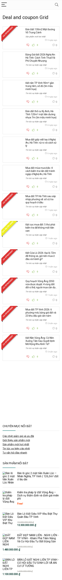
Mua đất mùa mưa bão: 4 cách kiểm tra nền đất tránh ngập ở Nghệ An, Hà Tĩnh (40, 171)
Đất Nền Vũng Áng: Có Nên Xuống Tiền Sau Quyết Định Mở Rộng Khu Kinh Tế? (40, 340)
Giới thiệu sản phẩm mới (16, 440)
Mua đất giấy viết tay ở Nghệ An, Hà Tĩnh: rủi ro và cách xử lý (40, 142)
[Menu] (4, 4)
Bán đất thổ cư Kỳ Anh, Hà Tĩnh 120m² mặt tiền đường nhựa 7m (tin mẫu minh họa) (40, 114)
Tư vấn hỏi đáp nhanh (15, 452)
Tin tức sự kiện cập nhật (35, 65)
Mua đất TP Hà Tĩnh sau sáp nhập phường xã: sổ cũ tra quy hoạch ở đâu (40, 199)
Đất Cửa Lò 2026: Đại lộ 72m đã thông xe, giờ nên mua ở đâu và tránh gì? (40, 255)
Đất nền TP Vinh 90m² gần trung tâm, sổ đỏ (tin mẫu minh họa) (39, 86)
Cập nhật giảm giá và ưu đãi (18, 436)
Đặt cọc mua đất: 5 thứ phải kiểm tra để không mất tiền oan (40, 227)
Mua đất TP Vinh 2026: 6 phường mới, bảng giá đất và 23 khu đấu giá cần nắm (40, 312)
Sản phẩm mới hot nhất (35, 37)
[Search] (57, 4)
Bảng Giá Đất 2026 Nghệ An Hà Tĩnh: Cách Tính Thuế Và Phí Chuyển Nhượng (40, 57)
